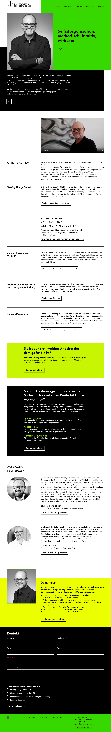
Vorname (11, 638)
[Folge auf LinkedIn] (8, 717)
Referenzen (90, 6)
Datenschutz (79, 727)
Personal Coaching (17, 700)
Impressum (88, 727)
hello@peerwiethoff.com (84, 724)
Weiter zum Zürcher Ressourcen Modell (59, 269)
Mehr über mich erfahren (53, 619)
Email (10, 657)
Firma (9, 648)
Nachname (62, 638)
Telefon (59, 657)
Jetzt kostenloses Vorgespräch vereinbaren (61, 330)
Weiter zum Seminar (51, 298)
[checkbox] (7, 688)
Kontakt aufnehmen (34, 370)
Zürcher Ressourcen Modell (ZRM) (23, 693)
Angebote (67, 6)
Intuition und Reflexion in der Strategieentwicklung (30, 696)
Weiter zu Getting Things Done (55, 203)
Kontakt (101, 6)
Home (58, 6)
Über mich (79, 6)
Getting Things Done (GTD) (21, 689)
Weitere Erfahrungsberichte (54, 513)
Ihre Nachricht (12, 667)
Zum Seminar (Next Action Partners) (61, 239)
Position (60, 648)
